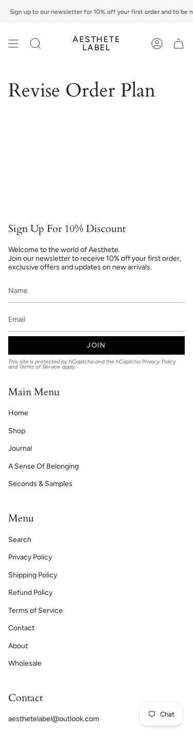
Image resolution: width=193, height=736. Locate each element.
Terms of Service (39, 366)
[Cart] (178, 43)
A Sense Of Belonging (43, 466)
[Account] (157, 43)
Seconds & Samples (40, 483)
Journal (20, 448)
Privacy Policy (159, 361)
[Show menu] (13, 43)
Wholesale (25, 663)
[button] (35, 43)
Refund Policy (30, 592)
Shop (16, 431)
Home (18, 413)
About (18, 646)
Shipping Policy (32, 575)
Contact (21, 628)
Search (19, 539)
